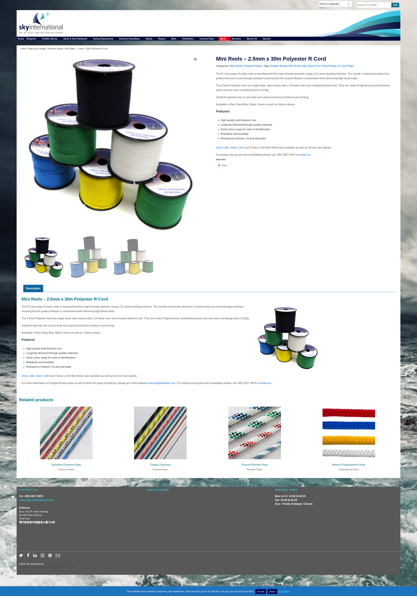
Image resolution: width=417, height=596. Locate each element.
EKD (73, 567)
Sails (173, 38)
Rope (350, 66)
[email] (58, 556)
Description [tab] (33, 288)
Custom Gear (207, 38)
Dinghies (31, 38)
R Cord (342, 66)
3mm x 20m (237, 147)
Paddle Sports (50, 38)
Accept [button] (260, 591)
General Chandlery (129, 38)
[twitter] (21, 556)
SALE (223, 38)
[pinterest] (50, 556)
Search (266, 38)
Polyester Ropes (55, 48)
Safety (148, 38)
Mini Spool (308, 66)
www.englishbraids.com (161, 383)
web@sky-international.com (36, 500)
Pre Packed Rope (326, 66)
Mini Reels (236, 66)
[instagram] (43, 556)
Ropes (161, 38)
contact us (304, 154)
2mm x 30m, (223, 147)
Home (21, 38)
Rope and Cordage (37, 48)
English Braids (278, 66)
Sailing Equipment (103, 38)
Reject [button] (272, 591)
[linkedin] (35, 556)
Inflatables (188, 38)
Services (236, 38)
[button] (195, 59)
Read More (284, 591)
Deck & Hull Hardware (75, 38)
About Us (252, 38)
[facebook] (29, 556)
